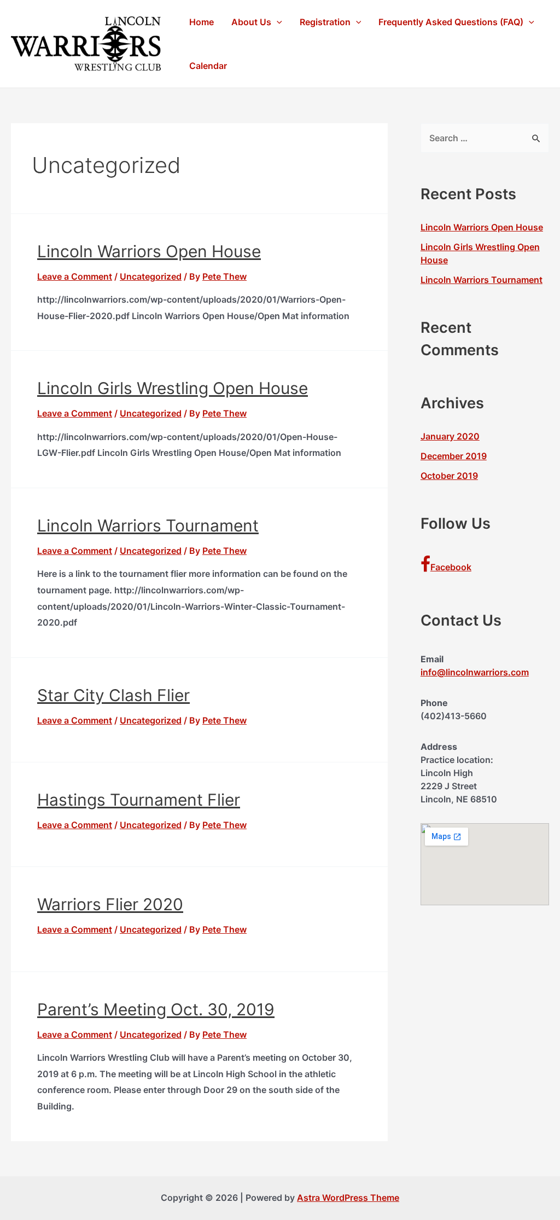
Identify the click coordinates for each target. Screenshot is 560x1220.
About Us (251, 21)
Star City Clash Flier (113, 695)
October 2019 (449, 475)
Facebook (450, 567)
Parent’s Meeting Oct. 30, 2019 (156, 1009)
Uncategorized (151, 276)
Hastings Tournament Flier (138, 800)
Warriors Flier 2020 (110, 904)
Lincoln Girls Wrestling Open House (172, 388)
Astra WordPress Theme (348, 1197)
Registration (325, 21)
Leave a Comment (74, 276)
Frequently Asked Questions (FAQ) (450, 21)
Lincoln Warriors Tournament (148, 525)
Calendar (208, 65)
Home (201, 21)
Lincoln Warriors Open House (149, 251)
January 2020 (450, 436)
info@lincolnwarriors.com (475, 672)
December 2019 (454, 455)
